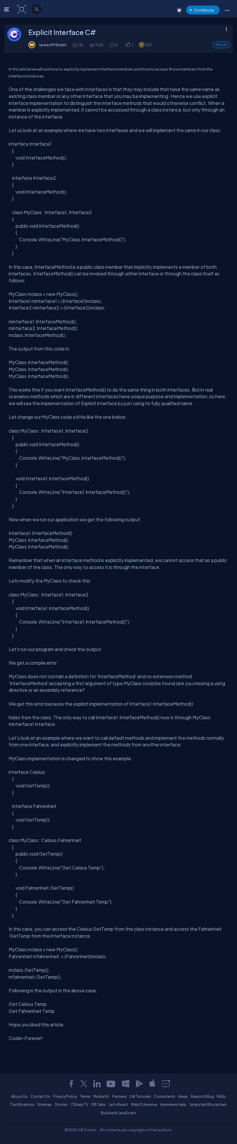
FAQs (221, 1096)
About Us (19, 1096)
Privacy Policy (65, 1096)
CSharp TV (79, 1104)
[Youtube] (111, 1083)
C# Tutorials (140, 1096)
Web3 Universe (144, 1104)
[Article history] (75, 44)
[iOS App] (152, 1083)
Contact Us (40, 1096)
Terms (85, 1096)
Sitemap (44, 1104)
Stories (61, 1104)
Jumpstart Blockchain (208, 1104)
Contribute (204, 10)
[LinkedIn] (97, 1083)
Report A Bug (202, 1096)
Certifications (22, 1104)
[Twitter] (83, 1083)
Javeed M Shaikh (52, 44)
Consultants (164, 1096)
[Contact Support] (166, 1083)
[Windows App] (125, 1083)
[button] (227, 10)
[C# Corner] (22, 9)
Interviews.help (173, 1104)
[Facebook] (71, 1083)
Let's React (118, 1104)
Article (221, 44)
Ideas (183, 1096)
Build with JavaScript (118, 1112)
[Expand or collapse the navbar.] (7, 9)
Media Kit (101, 1096)
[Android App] (139, 1083)
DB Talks (98, 1104)
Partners (119, 1096)
